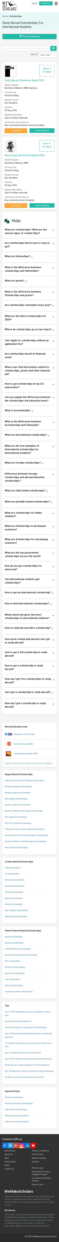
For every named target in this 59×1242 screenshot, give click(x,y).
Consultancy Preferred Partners (41, 1179)
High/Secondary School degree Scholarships (24, 780)
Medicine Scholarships (15, 973)
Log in (34, 3)
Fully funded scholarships (16, 1109)
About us (9, 1154)
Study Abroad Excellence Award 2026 (24, 80)
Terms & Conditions (40, 1151)
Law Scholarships (12, 979)
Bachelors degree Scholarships (18, 786)
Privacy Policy (37, 1154)
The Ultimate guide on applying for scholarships (26, 1027)
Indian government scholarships (19, 1103)
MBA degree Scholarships (16, 799)
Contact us (9, 1169)
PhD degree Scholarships (16, 817)
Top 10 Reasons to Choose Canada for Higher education (29, 1071)
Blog (7, 1158)
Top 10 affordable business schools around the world (28, 1059)
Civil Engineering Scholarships (18, 949)
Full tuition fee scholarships (17, 1121)
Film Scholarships (12, 961)
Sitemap (35, 1161)
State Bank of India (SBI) (24, 734)
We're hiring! (10, 1151)
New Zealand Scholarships (16, 910)
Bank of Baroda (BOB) (23, 744)
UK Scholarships (12, 874)
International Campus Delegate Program (41, 1173)
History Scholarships (14, 985)
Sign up (46, 3)
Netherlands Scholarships (16, 916)
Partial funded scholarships (17, 1116)
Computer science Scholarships (19, 991)
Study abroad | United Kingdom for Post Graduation (27, 1065)
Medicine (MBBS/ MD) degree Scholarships (24, 811)
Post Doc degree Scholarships (18, 823)
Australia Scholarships (14, 886)
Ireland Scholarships (14, 898)
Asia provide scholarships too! (18, 1021)
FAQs (7, 1165)
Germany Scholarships (14, 880)
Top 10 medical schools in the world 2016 (23, 1053)
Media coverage (39, 1158)
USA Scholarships (13, 868)
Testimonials (10, 1161)
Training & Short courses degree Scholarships (25, 829)
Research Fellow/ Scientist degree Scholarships (25, 841)
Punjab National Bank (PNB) (25, 753)
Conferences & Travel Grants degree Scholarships (26, 835)
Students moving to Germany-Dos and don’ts (24, 1077)
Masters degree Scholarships (17, 792)
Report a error (38, 1184)
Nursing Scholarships (14, 943)
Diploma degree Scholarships (18, 805)
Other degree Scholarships (16, 847)
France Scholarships (14, 904)
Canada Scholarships (14, 892)
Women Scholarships (14, 1097)
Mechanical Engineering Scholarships (21, 955)
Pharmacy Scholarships (15, 967)
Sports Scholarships (14, 937)
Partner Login (37, 1168)
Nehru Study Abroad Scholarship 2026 (25, 155)
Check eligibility (42, 130)
